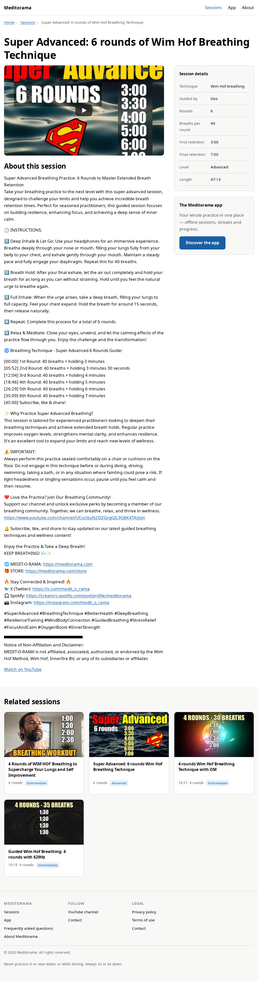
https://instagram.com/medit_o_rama (71, 602)
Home (9, 22)
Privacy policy (144, 911)
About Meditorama (21, 936)
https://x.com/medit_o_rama (61, 589)
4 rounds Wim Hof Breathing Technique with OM (206, 766)
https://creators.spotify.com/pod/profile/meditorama (79, 595)
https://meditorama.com (67, 564)
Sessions (213, 7)
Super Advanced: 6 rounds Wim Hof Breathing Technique (127, 766)
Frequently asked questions (28, 928)
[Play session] (84, 110)
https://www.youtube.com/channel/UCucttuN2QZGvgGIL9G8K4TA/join (74, 517)
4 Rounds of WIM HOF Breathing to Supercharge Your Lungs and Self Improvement (42, 769)
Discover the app (202, 242)
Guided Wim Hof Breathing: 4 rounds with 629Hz (37, 854)
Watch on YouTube (23, 669)
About (248, 7)
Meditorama (17, 8)
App (232, 7)
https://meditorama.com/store (56, 571)
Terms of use (143, 919)
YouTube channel (83, 911)
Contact (75, 919)
